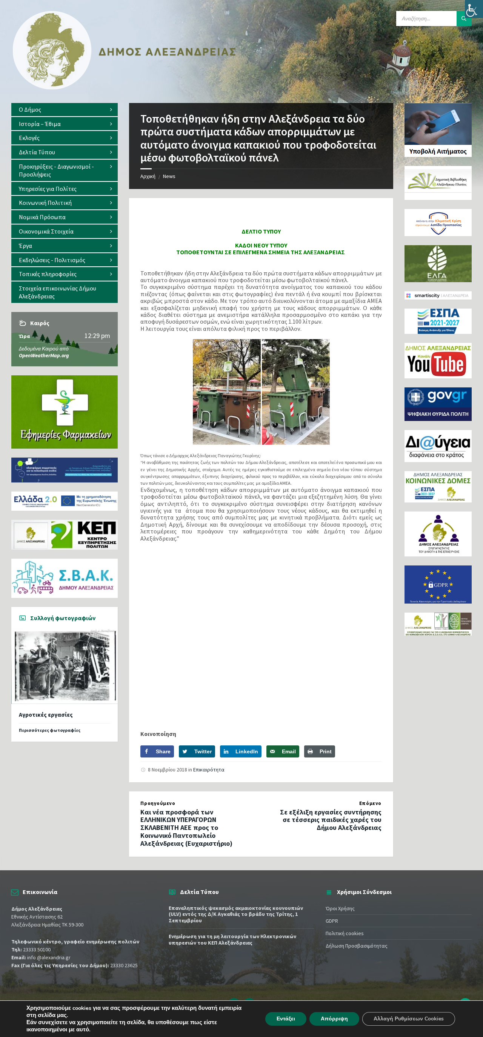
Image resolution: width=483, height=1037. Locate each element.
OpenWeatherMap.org (44, 355)
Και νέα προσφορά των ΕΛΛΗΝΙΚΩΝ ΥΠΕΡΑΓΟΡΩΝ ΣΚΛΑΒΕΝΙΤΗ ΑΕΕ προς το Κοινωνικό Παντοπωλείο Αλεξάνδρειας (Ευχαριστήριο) (186, 828)
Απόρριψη (334, 1018)
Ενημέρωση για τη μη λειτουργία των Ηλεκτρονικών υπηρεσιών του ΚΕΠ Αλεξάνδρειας (232, 939)
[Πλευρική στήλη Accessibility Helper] (474, 9)
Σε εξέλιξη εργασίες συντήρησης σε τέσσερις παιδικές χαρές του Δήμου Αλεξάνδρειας (330, 820)
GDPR (332, 920)
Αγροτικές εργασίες (46, 714)
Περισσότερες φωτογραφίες (49, 730)
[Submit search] (464, 18)
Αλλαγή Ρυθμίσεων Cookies (409, 1018)
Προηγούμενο (157, 803)
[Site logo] (124, 88)
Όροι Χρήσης (340, 908)
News (169, 176)
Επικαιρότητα (209, 769)
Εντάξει (286, 1018)
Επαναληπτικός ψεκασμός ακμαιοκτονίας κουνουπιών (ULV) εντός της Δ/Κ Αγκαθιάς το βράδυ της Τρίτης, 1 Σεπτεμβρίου (236, 914)
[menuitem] (64, 109)
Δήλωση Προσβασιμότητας (357, 945)
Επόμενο (370, 803)
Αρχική (147, 176)
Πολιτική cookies (345, 933)
